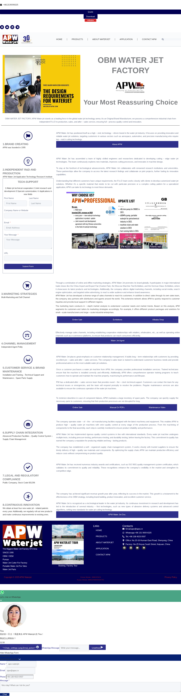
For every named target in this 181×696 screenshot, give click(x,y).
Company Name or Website (16, 210)
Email (6, 222)
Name (3, 664)
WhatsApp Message (50, 648)
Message (4, 680)
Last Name (34, 198)
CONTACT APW (149, 39)
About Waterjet (101, 39)
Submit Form (28, 266)
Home (59, 39)
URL (6, 253)
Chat (5, 694)
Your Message (10, 235)
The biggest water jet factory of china (20, 549)
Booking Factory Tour (67, 566)
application (126, 39)
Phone (3, 677)
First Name (9, 198)
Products (77, 39)
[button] (90, 652)
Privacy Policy (171, 577)
